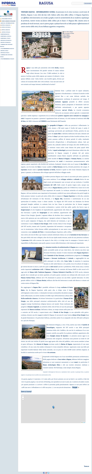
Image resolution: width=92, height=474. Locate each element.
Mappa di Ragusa (5, 34)
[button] (53, 407)
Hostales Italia (5, 52)
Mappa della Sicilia (6, 36)
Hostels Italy (4, 50)
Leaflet (83, 422)
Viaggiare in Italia (7, 18)
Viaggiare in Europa (7, 16)
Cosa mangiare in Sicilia (69, 33)
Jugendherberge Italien (7, 58)
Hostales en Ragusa (6, 40)
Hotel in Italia (6, 32)
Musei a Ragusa (66, 34)
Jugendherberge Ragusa (7, 48)
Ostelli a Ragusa (5, 25)
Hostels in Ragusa (5, 42)
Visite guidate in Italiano (8, 21)
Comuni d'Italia (8, 14)
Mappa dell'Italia (5, 38)
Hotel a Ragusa (6, 29)
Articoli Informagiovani (8, 23)
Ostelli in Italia (6, 27)
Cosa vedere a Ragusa (68, 31)
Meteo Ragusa (67, 37)
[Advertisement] (6, 83)
